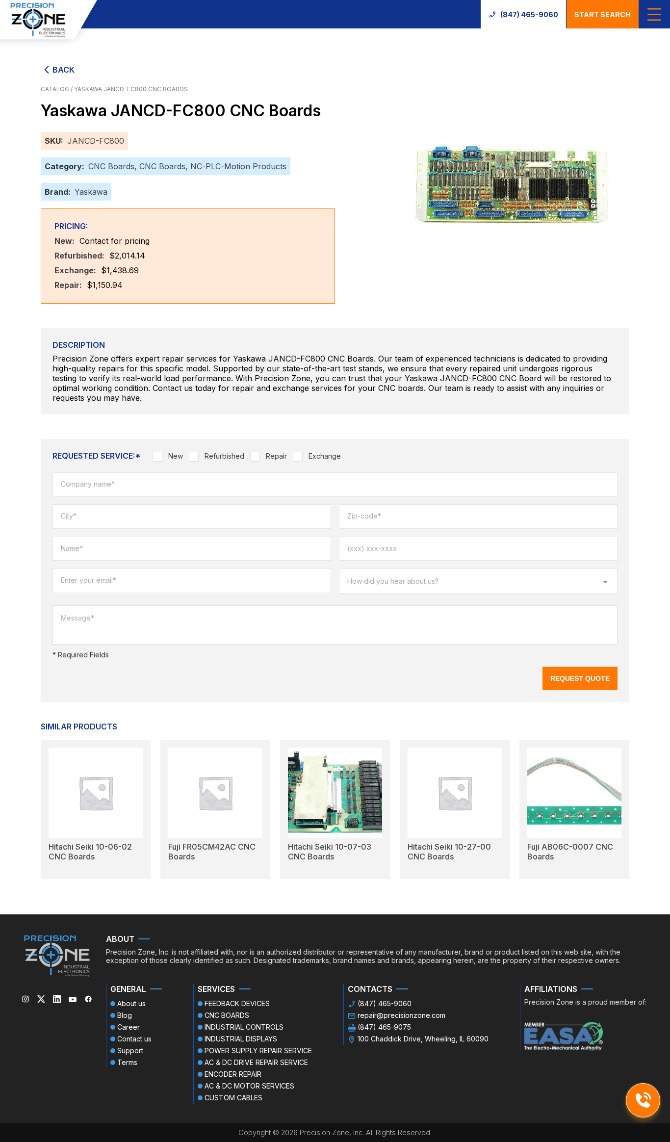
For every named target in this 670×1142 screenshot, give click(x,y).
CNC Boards (111, 166)
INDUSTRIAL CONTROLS (244, 1027)
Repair (276, 456)
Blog (124, 1015)
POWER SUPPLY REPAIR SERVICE (258, 1050)
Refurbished (224, 456)
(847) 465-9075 (384, 1027)
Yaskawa (91, 192)
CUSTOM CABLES (233, 1097)
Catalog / (57, 89)
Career (128, 1027)
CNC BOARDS (227, 1015)
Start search (602, 14)
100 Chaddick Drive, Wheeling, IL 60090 (423, 1039)
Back (63, 70)
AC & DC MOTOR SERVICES (249, 1086)
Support (130, 1050)
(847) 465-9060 (529, 14)
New (175, 456)
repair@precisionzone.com (401, 1015)
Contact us (134, 1039)
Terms (127, 1062)
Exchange (325, 456)
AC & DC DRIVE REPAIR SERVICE (256, 1062)
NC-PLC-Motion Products (238, 166)
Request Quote (580, 678)
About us (131, 1003)
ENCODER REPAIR (233, 1074)
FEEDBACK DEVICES (237, 1003)
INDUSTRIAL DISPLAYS (241, 1039)
